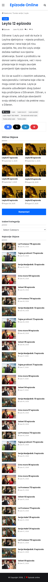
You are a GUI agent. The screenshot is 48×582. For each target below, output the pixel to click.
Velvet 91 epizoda (26, 560)
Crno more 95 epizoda (28, 476)
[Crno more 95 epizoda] (9, 479)
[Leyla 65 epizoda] (12, 171)
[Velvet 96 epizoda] (9, 291)
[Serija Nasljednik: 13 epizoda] (9, 268)
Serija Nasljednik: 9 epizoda (31, 453)
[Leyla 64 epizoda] (35, 171)
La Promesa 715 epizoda (29, 244)
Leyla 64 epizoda (33, 179)
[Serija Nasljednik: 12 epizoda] (9, 311)
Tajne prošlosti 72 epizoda (30, 319)
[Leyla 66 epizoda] (35, 149)
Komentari (24, 212)
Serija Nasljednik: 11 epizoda (31, 353)
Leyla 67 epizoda (10, 157)
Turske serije (18, 13)
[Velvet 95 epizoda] (9, 345)
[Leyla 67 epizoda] (12, 149)
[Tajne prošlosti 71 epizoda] (9, 368)
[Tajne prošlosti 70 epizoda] (9, 445)
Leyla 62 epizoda (33, 200)
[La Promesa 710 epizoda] (9, 542)
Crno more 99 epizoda (28, 330)
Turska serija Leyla (9, 119)
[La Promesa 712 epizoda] (9, 490)
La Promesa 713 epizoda (29, 433)
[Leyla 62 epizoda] (35, 192)
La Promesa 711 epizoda (29, 508)
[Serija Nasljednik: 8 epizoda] (9, 553)
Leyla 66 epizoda (33, 157)
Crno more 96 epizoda (28, 464)
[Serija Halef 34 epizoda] (9, 532)
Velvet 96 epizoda (26, 287)
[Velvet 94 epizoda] (9, 391)
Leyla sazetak (33, 112)
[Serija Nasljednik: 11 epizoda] (9, 357)
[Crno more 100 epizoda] (9, 279)
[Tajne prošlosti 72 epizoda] (9, 323)
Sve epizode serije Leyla (29, 115)
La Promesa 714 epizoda (29, 298)
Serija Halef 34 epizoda (29, 528)
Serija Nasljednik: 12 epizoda (31, 308)
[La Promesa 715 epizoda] (9, 246)
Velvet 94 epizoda (26, 387)
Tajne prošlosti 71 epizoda (30, 364)
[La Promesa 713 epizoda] (9, 435)
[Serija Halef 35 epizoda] (9, 521)
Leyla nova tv (22, 112)
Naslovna (7, 13)
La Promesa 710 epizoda (29, 540)
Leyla (26, 13)
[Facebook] (8, 127)
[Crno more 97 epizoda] (9, 413)
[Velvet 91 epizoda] (9, 564)
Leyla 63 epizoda (10, 200)
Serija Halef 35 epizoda (29, 517)
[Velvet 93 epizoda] (9, 425)
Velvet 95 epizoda (26, 342)
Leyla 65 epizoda (10, 179)
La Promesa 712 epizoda (29, 487)
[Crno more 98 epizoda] (9, 379)
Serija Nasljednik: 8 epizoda (31, 549)
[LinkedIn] (25, 127)
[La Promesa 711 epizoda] (9, 510)
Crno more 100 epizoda (29, 276)
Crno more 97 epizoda (28, 410)
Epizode (7, 29)
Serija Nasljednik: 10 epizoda (31, 398)
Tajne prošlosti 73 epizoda (30, 253)
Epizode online (34, 577)
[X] (17, 127)
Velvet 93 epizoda (26, 421)
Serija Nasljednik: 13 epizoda (31, 264)
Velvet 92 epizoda (26, 496)
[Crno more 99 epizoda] (9, 334)
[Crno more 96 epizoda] (9, 468)
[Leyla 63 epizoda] (12, 192)
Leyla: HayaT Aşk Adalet (11, 115)
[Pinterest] (34, 127)
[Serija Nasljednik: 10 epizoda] (9, 402)
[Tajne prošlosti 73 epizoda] (9, 256)
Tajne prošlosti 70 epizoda (30, 442)
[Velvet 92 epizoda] (9, 500)
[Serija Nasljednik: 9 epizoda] (9, 457)
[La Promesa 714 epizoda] (9, 301)
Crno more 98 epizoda (28, 376)
